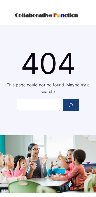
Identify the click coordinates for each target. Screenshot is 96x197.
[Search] (71, 105)
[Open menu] (93, 3)
